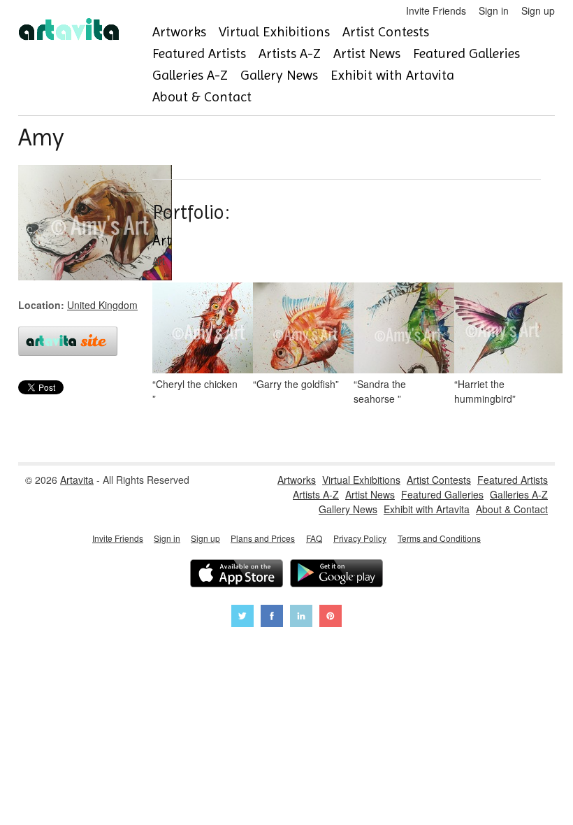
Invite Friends (436, 10)
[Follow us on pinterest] (330, 618)
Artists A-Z (290, 53)
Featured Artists (199, 53)
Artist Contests (385, 32)
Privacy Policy (359, 538)
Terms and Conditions (439, 538)
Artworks (179, 32)
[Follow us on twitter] (242, 618)
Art (162, 240)
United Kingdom (102, 305)
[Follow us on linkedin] (301, 618)
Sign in (494, 10)
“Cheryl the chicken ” (195, 391)
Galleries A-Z (190, 75)
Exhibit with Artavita (392, 75)
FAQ (314, 538)
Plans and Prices (263, 538)
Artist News (366, 53)
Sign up (538, 10)
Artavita (77, 480)
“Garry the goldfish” (296, 384)
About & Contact (202, 97)
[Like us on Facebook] (272, 618)
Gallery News (279, 75)
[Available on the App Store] (236, 575)
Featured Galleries (466, 53)
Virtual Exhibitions (274, 32)
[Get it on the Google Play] (336, 575)
